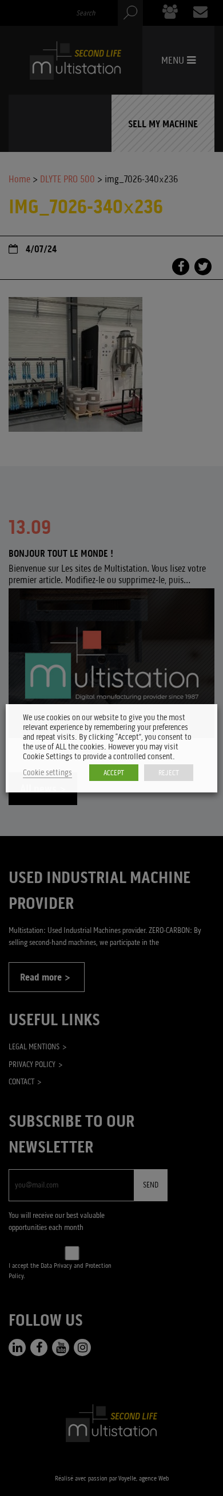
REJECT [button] (168, 772)
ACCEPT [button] (113, 772)
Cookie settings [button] (47, 773)
